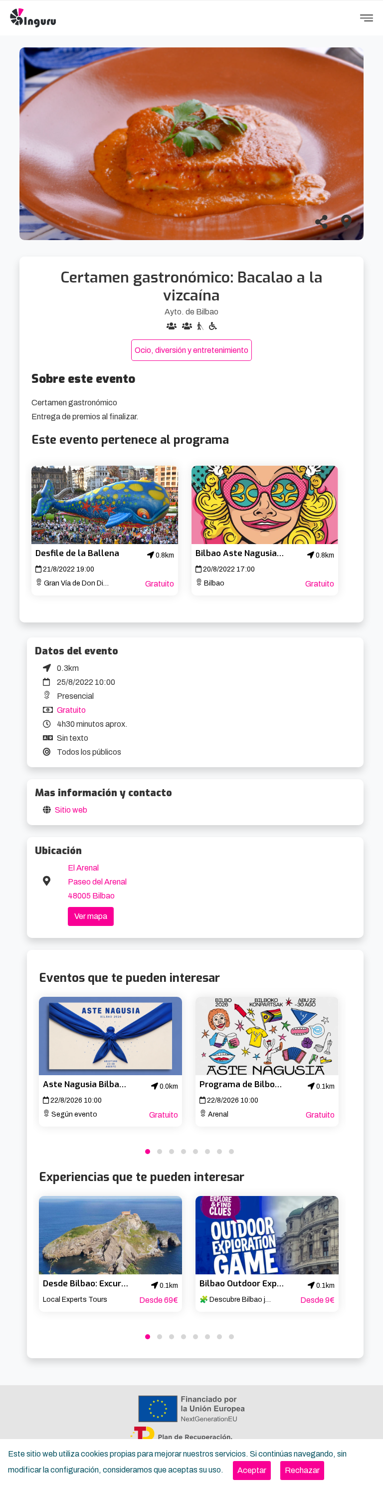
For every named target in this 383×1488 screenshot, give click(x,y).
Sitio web (71, 810)
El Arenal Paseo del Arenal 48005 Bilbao (97, 882)
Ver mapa (90, 916)
